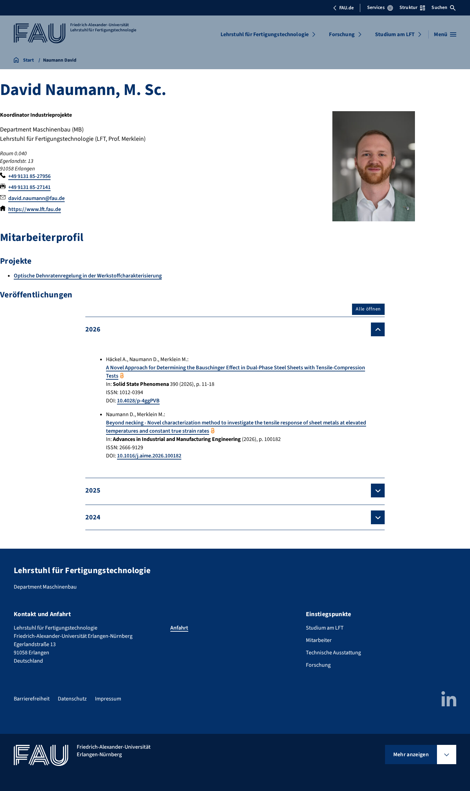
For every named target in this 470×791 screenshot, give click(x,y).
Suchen (439, 7)
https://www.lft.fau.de (34, 209)
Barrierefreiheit (32, 699)
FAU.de (346, 7)
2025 (92, 490)
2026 (92, 329)
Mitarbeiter (319, 640)
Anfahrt (179, 628)
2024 (92, 517)
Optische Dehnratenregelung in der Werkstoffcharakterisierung (88, 276)
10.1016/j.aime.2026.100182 (149, 456)
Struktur (408, 7)
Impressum (108, 699)
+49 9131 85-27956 (29, 176)
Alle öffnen (368, 309)
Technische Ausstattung (333, 652)
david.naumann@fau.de (36, 198)
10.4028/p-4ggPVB (138, 400)
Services (376, 7)
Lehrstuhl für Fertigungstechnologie (265, 34)
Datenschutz (72, 699)
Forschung (341, 34)
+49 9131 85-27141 (29, 187)
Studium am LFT (395, 34)
